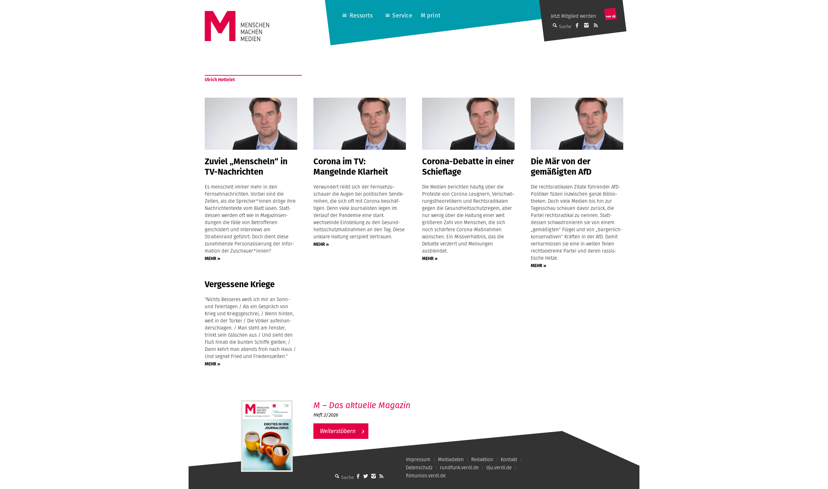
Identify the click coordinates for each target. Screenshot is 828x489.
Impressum (418, 459)
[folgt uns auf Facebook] (358, 476)
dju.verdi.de (499, 467)
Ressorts (361, 15)
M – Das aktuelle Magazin (361, 405)
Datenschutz (419, 467)
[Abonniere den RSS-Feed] (596, 25)
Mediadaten (451, 459)
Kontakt (509, 459)
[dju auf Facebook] (577, 25)
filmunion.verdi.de (426, 475)
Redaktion (482, 459)
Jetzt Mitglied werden (573, 16)
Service (402, 15)
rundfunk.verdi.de (459, 467)
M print (431, 15)
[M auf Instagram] (586, 25)
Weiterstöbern (337, 431)
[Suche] (337, 476)
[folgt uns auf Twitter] (366, 476)
